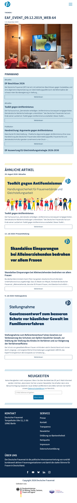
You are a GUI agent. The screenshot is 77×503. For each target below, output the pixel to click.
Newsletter (45, 431)
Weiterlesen (38, 97)
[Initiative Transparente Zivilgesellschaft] (56, 491)
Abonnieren (38, 397)
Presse (43, 418)
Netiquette (45, 440)
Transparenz (45, 426)
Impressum (45, 444)
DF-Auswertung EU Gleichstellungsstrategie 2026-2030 (32, 150)
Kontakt (43, 422)
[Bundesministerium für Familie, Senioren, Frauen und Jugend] (29, 491)
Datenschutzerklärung (36, 388)
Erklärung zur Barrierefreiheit (52, 435)
